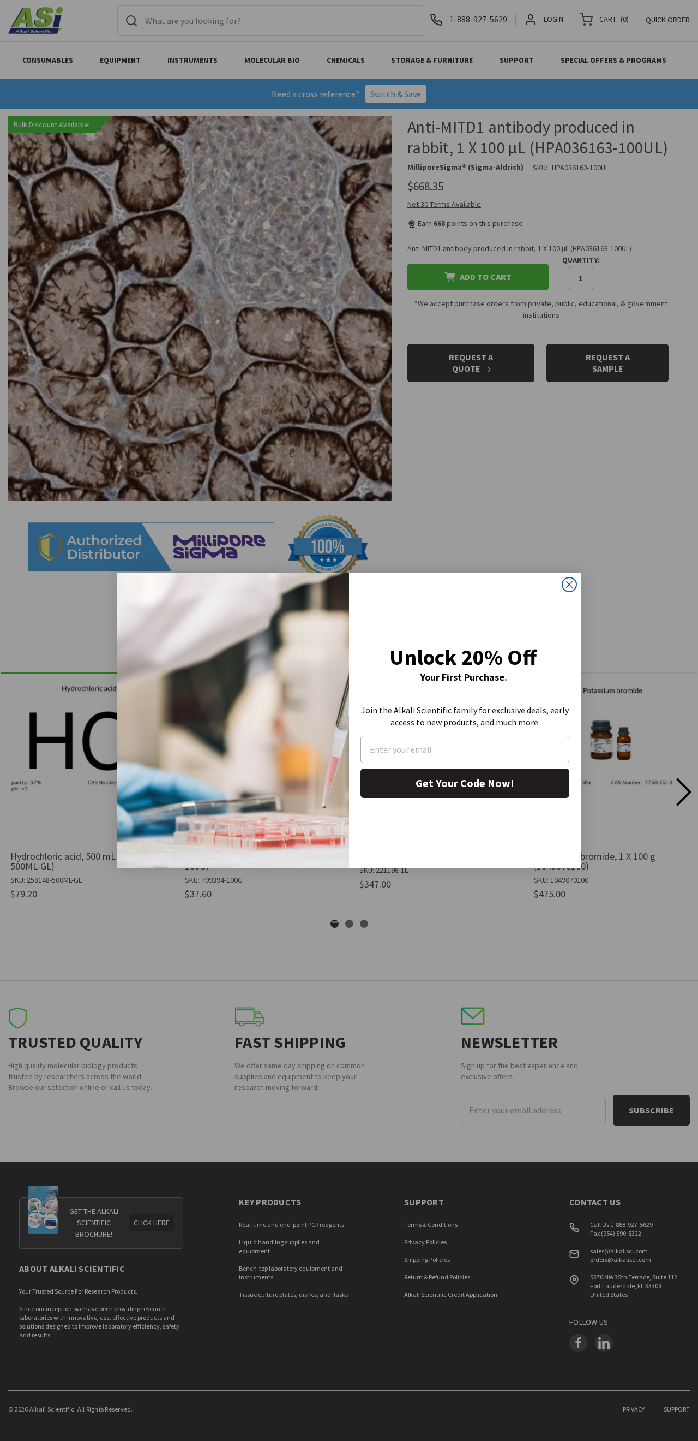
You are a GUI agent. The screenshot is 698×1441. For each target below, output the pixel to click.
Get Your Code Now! (465, 783)
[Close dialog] (569, 584)
